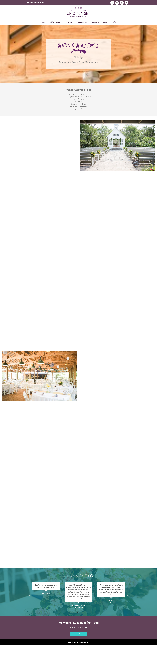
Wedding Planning (55, 22)
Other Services (82, 22)
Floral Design (69, 22)
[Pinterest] (122, 3)
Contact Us (95, 22)
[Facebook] (112, 3)
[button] (77, 612)
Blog (114, 22)
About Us (106, 22)
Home (43, 22)
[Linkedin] (126, 3)
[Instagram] (117, 3)
